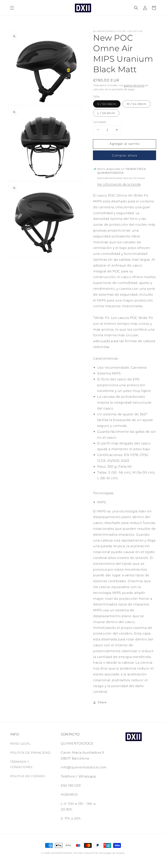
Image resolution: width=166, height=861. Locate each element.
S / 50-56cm (106, 104)
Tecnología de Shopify (112, 853)
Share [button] (102, 702)
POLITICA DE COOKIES (27, 776)
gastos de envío (134, 85)
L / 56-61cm (106, 113)
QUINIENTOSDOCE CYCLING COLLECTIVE (74, 853)
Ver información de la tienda (119, 184)
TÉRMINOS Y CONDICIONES (21, 764)
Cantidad (99, 122)
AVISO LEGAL (20, 743)
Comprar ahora (124, 155)
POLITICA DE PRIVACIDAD (30, 752)
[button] (12, 7)
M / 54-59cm (136, 104)
